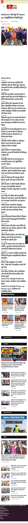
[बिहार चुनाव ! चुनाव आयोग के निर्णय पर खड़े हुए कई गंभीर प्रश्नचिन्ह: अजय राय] (5, 475)
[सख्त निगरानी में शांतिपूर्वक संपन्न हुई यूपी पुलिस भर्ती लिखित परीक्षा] (7, 318)
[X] (26, 520)
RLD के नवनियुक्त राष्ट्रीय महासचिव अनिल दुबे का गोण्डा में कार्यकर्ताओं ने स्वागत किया (19, 482)
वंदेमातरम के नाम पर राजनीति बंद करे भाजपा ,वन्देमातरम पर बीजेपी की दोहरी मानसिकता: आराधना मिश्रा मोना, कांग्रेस (13, 458)
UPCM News (5, 21)
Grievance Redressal (4, 514)
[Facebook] (27, 520)
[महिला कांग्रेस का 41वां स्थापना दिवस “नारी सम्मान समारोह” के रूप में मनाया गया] (5, 468)
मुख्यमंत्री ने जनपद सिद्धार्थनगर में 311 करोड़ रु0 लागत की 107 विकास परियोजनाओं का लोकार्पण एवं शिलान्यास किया (18, 402)
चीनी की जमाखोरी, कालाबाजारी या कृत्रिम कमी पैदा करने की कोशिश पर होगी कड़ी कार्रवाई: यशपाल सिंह (18, 374)
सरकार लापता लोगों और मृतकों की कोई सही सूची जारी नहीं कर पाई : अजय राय (18, 490)
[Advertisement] (14, 62)
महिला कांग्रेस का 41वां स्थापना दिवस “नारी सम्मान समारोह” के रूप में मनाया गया (19, 467)
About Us (2, 507)
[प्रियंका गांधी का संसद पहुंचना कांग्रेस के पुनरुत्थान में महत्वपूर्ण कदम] (5, 498)
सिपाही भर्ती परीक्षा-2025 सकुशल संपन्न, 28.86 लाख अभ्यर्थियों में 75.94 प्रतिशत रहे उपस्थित (7, 308)
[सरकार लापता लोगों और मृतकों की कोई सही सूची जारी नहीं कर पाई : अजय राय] (5, 490)
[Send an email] (8, 21)
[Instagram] (23, 520)
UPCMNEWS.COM (21, 505)
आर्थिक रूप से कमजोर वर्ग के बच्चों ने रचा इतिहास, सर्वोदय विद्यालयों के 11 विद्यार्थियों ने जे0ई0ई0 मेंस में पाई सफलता (20, 326)
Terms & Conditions (4, 510)
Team (1, 517)
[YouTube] (25, 520)
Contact (1, 519)
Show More (3, 408)
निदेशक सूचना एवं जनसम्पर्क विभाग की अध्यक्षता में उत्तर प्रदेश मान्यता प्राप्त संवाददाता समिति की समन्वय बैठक (18, 393)
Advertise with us (4, 515)
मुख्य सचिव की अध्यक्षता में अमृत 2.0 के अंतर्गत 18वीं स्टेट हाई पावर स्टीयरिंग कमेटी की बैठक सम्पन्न (20, 308)
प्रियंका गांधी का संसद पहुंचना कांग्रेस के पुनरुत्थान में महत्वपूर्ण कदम (18, 496)
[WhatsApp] (22, 520)
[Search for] (26, 7)
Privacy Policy (3, 509)
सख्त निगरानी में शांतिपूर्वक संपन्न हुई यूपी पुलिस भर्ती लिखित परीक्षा (7, 324)
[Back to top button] (0, 522)
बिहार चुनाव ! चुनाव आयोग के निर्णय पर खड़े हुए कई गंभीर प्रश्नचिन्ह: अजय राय (18, 475)
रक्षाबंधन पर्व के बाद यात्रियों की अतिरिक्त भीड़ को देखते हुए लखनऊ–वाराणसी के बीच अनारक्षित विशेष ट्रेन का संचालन (13, 365)
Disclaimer (2, 512)
